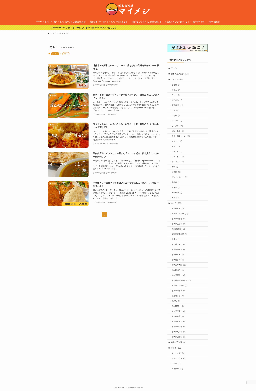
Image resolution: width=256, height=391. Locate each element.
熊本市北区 (178, 208)
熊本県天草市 (178, 244)
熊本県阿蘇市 (178, 275)
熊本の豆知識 (178, 342)
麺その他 (177, 100)
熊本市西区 (178, 316)
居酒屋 (176, 172)
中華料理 (177, 105)
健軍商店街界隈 (179, 234)
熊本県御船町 (178, 229)
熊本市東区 (178, 255)
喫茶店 (176, 182)
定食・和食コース (181, 136)
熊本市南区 (178, 306)
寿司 (175, 167)
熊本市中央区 (179, 265)
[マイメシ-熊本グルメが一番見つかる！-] (128, 10)
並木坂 (176, 301)
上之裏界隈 (178, 296)
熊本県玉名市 (178, 224)
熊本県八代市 (178, 332)
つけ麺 (176, 116)
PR (174, 68)
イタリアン (178, 162)
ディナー (177, 369)
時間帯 (176, 348)
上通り (176, 239)
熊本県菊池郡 (178, 219)
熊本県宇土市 (178, 311)
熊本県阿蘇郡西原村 (181, 280)
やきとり (177, 151)
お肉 (175, 198)
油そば (176, 187)
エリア (176, 203)
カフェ (176, 146)
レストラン (178, 157)
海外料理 (177, 193)
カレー (176, 95)
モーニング (178, 353)
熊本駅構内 (178, 270)
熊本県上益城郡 (179, 285)
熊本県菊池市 (178, 291)
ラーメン (177, 126)
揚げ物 (176, 85)
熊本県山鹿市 (178, 337)
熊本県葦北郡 (178, 327)
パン (175, 110)
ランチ (176, 363)
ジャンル (55, 54)
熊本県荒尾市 (178, 322)
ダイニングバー (179, 177)
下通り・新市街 (180, 214)
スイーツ (177, 141)
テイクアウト (178, 358)
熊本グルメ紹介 (180, 74)
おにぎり (177, 121)
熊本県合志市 (178, 250)
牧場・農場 (178, 131)
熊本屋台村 (178, 260)
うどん (176, 90)
